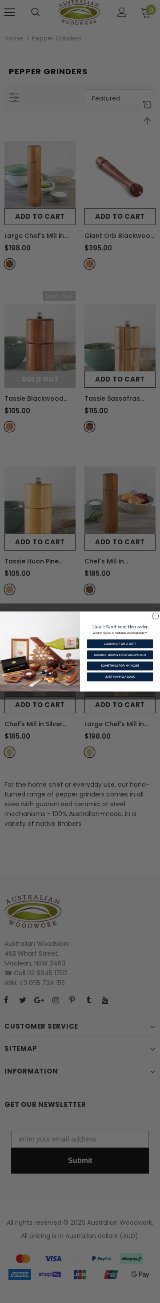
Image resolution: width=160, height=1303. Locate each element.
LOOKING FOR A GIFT (120, 643)
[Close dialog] (155, 616)
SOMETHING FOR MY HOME (120, 666)
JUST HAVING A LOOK (120, 676)
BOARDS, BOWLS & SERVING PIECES (120, 654)
